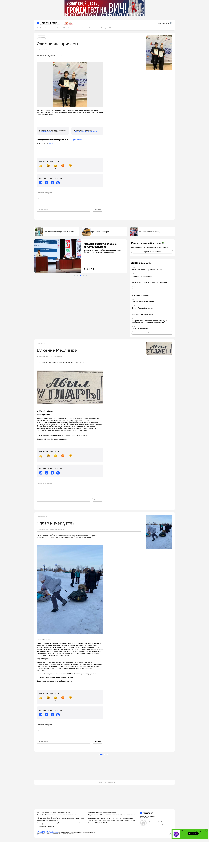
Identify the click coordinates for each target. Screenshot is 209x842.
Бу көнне (41, 343)
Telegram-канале (45, 131)
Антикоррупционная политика (45, 831)
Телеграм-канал (75, 140)
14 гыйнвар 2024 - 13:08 (42, 356)
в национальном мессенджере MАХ (85, 131)
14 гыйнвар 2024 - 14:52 (42, 49)
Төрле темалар (109, 782)
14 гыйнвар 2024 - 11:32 (42, 529)
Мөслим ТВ (61, 28)
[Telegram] (52, 182)
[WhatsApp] (58, 182)
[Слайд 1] (74, 275)
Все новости (152, 333)
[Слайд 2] (77, 275)
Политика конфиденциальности (46, 834)
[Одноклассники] (46, 182)
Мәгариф (41, 37)
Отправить (97, 209)
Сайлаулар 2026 (106, 28)
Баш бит (40, 28)
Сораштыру (42, 516)
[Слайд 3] (80, 275)
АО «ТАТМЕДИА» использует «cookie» (47, 832)
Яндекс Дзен (193, 833)
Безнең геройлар (74, 28)
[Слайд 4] (83, 275)
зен (51, 143)
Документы (98, 782)
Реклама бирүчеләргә (90, 28)
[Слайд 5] (86, 275)
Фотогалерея (50, 28)
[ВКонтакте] (40, 182)
